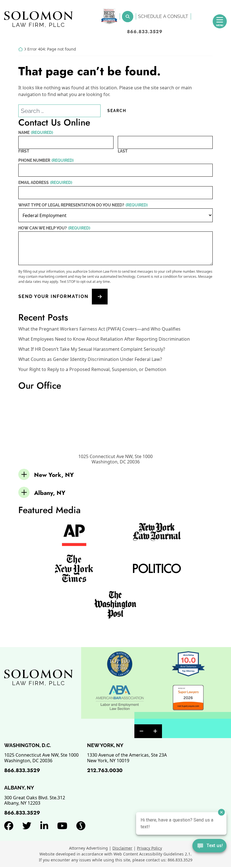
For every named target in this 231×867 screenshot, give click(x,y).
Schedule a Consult (163, 16)
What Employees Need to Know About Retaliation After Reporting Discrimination (104, 339)
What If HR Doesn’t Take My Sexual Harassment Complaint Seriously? (91, 349)
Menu (219, 25)
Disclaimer (122, 848)
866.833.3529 (145, 31)
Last (123, 151)
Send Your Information (53, 296)
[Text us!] (209, 846)
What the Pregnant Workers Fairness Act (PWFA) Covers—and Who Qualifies (99, 329)
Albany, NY (49, 493)
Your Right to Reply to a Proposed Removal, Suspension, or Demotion (92, 369)
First (23, 151)
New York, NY (54, 475)
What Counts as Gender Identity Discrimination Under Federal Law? (90, 359)
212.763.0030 (105, 770)
